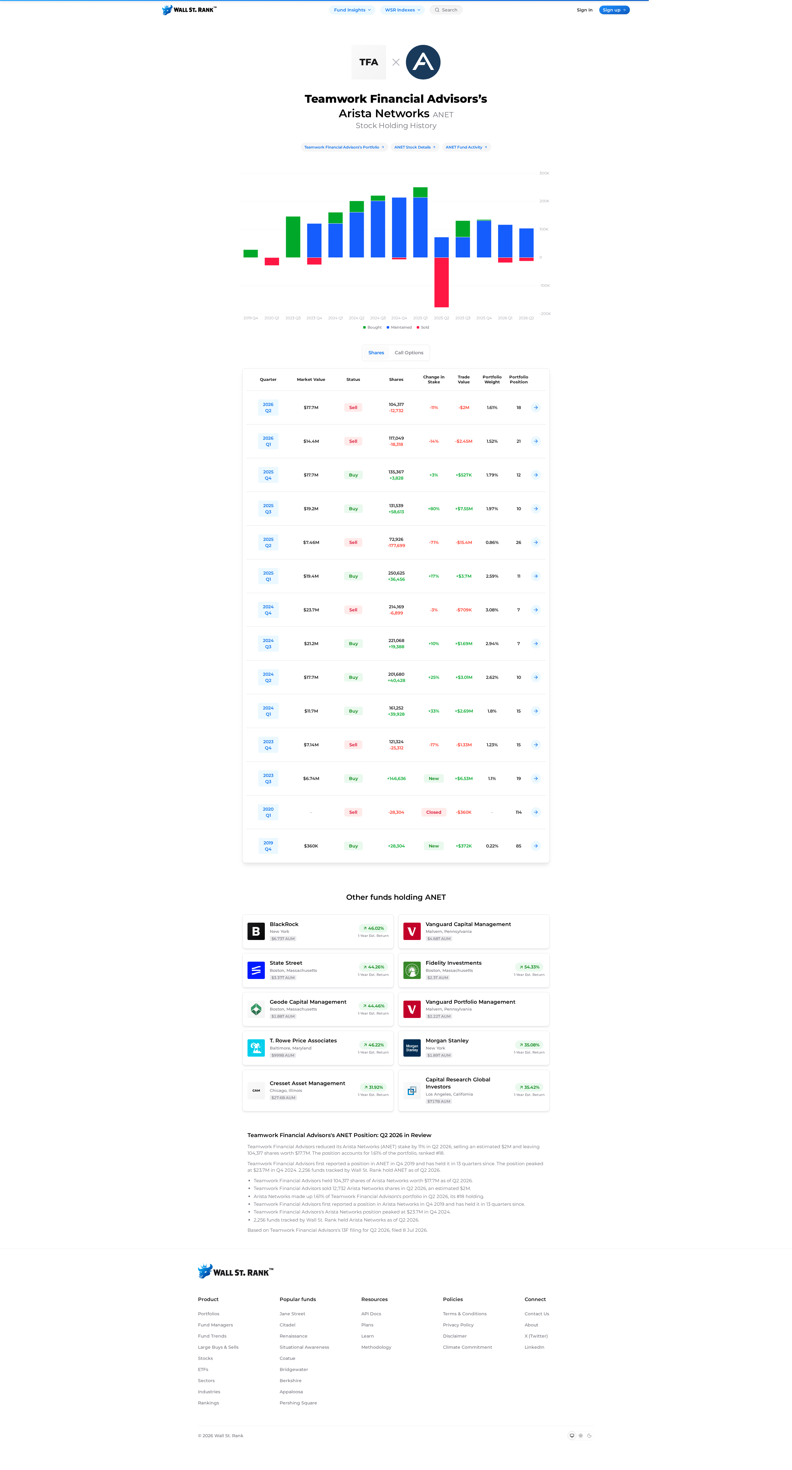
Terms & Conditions (465, 1314)
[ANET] (423, 62)
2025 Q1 (268, 576)
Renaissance (294, 1336)
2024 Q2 (268, 677)
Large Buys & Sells (218, 1347)
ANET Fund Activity (464, 147)
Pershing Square (298, 1403)
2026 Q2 (268, 407)
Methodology (376, 1347)
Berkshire (291, 1380)
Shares (376, 353)
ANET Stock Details (412, 147)
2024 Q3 (268, 643)
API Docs (371, 1314)
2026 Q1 (268, 441)
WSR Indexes (400, 10)
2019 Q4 (268, 846)
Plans (367, 1325)
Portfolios (208, 1314)
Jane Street (292, 1314)
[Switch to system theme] (572, 1435)
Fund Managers (215, 1325)
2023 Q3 (268, 778)
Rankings (208, 1403)
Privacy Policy (458, 1325)
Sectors (206, 1380)
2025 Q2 (268, 542)
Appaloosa (291, 1392)
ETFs (203, 1369)
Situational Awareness (304, 1347)
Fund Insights (349, 10)
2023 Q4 (268, 745)
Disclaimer (455, 1336)
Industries (209, 1392)
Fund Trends (212, 1336)
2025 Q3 (268, 509)
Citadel (287, 1325)
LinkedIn (534, 1347)
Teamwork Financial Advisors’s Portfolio (341, 147)
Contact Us (537, 1314)
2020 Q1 (268, 812)
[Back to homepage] (189, 10)
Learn (367, 1336)
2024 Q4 (268, 610)
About (531, 1325)
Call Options (409, 353)
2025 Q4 (268, 475)
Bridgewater (294, 1369)
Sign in (585, 10)
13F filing (352, 1230)
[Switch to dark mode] (589, 1435)
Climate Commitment (467, 1347)
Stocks (205, 1358)
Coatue (287, 1358)
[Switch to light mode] (580, 1435)
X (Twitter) (536, 1336)
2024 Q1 (268, 711)
